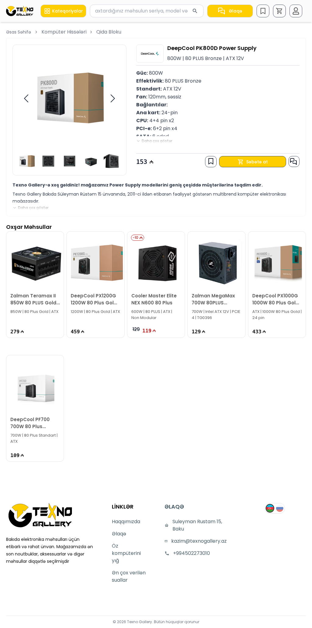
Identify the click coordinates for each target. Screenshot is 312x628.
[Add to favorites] (210, 161)
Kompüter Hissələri (64, 31)
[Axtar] (195, 11)
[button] (279, 11)
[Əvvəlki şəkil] (26, 98)
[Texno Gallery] (19, 11)
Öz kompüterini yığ (126, 553)
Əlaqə (235, 11)
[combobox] (147, 11)
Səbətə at (257, 162)
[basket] (279, 11)
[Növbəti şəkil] (112, 98)
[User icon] (295, 11)
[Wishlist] (263, 11)
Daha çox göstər (157, 141)
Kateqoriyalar (67, 11)
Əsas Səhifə (18, 32)
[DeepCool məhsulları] (150, 53)
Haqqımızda (126, 521)
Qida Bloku (108, 31)
